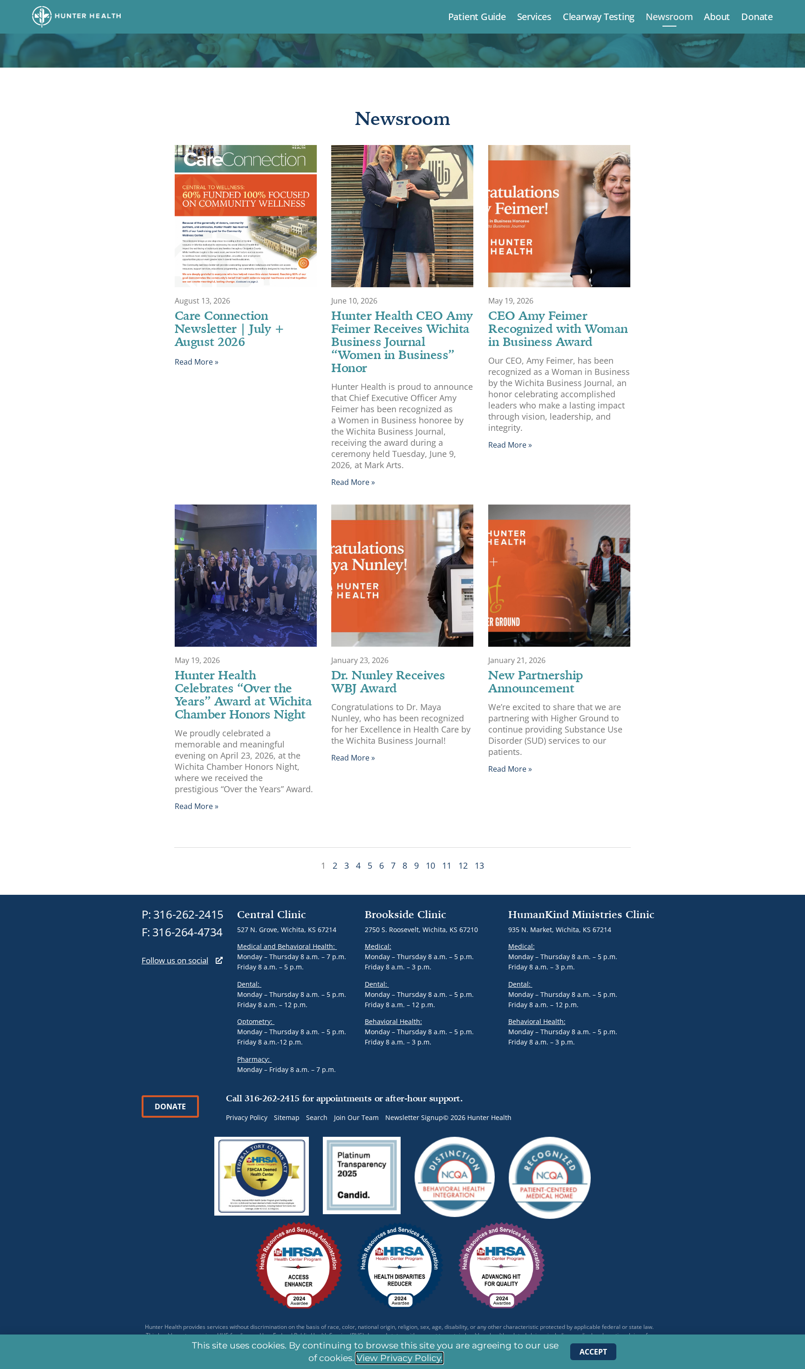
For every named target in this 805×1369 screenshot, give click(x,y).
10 (430, 865)
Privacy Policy (246, 1117)
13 (479, 865)
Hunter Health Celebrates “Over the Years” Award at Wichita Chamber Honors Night (243, 694)
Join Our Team (356, 1117)
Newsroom (669, 16)
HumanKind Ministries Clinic (581, 914)
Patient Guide (477, 16)
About (717, 16)
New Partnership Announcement (535, 681)
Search (316, 1117)
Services (534, 16)
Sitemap (287, 1117)
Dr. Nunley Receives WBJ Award (388, 681)
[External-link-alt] (219, 960)
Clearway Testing (598, 16)
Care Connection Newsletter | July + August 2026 (230, 328)
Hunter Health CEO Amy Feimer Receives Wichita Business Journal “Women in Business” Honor (402, 341)
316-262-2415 (188, 914)
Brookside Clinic (405, 914)
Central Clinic (271, 914)
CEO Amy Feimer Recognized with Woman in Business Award (558, 328)
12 (463, 865)
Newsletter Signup (414, 1117)
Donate (757, 16)
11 (446, 865)
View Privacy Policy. (399, 1358)
